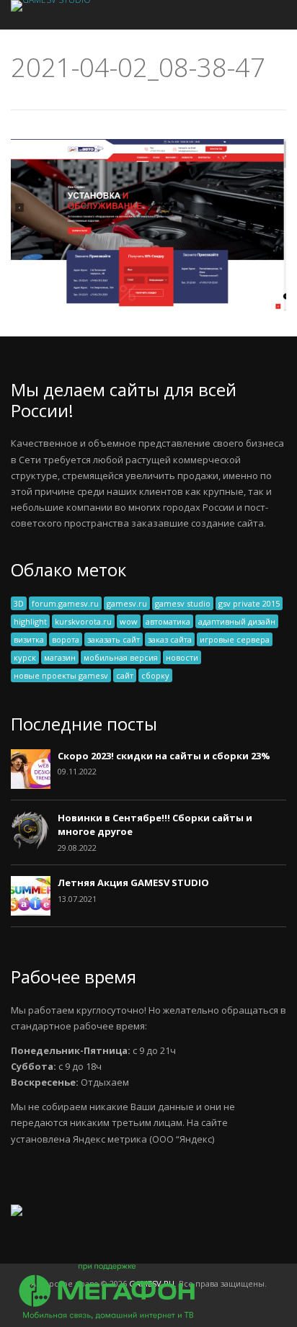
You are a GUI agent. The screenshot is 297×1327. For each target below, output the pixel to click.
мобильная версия (121, 657)
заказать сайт (113, 639)
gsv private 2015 (249, 603)
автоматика (168, 621)
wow (129, 621)
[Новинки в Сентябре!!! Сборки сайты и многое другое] (30, 847)
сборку (155, 675)
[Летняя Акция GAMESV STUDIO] (30, 912)
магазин (60, 657)
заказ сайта (170, 639)
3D (19, 603)
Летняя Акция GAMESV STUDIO (133, 882)
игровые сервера (235, 639)
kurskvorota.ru (83, 621)
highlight (30, 621)
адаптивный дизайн (236, 621)
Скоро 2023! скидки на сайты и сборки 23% (164, 755)
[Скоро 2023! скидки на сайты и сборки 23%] (30, 785)
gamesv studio (182, 603)
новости (182, 657)
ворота (65, 639)
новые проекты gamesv (61, 675)
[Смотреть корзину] (257, 15)
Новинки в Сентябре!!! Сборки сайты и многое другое (155, 825)
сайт (124, 675)
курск (25, 657)
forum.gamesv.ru (65, 603)
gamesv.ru (127, 603)
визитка (29, 639)
